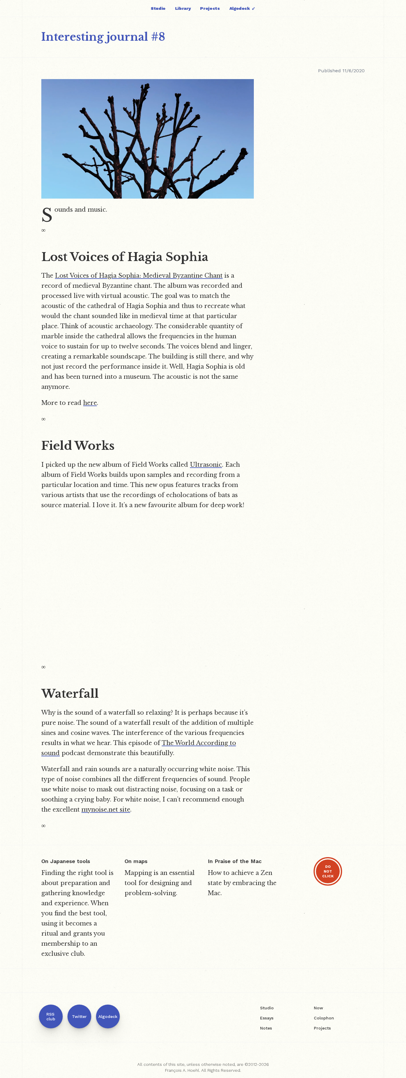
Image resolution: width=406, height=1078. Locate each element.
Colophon (324, 1018)
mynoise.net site (105, 809)
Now (318, 1007)
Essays (266, 1018)
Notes (266, 1028)
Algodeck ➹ (242, 8)
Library (183, 8)
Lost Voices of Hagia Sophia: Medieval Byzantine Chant (139, 275)
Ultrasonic (206, 464)
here (90, 402)
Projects (210, 8)
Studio (158, 8)
